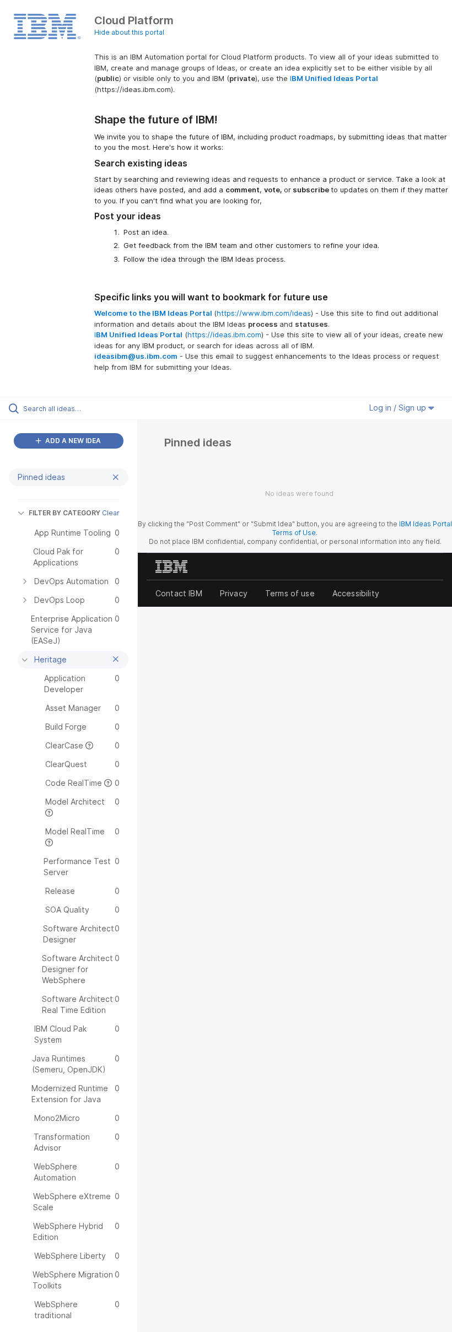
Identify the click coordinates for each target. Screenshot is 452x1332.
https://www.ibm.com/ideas (264, 313)
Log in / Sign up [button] (398, 407)
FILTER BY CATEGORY (64, 513)
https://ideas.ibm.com (224, 334)
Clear (111, 513)
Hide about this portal (129, 32)
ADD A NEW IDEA (72, 440)
